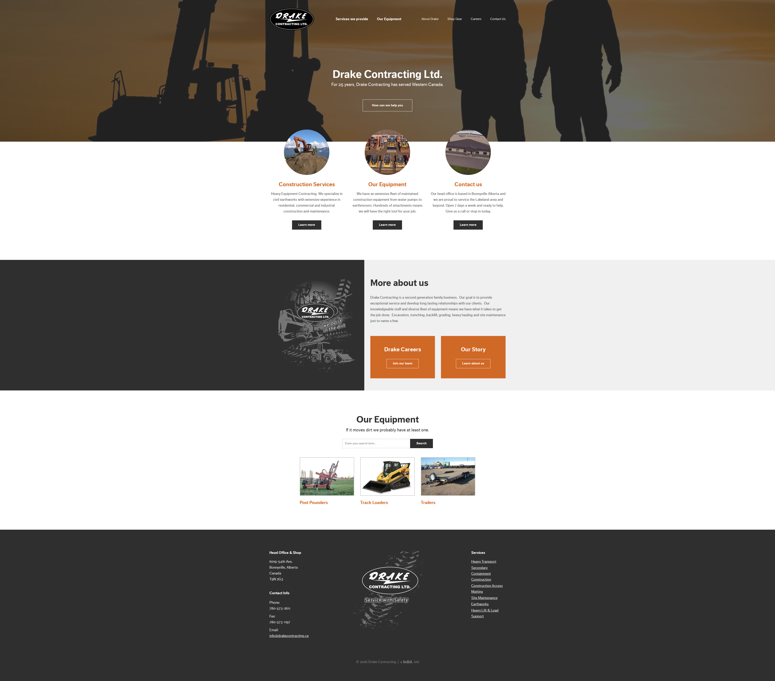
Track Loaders (374, 502)
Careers (476, 19)
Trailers (428, 502)
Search (421, 443)
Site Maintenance (484, 598)
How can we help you (387, 105)
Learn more (306, 224)
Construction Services (307, 184)
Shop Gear (454, 19)
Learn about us (473, 363)
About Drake (430, 19)
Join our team (402, 363)
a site (409, 662)
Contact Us (498, 19)
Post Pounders (314, 502)
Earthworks (480, 604)
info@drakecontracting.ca (289, 636)
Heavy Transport (483, 561)
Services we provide (352, 19)
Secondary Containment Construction (481, 573)
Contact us (468, 184)
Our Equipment (389, 19)
